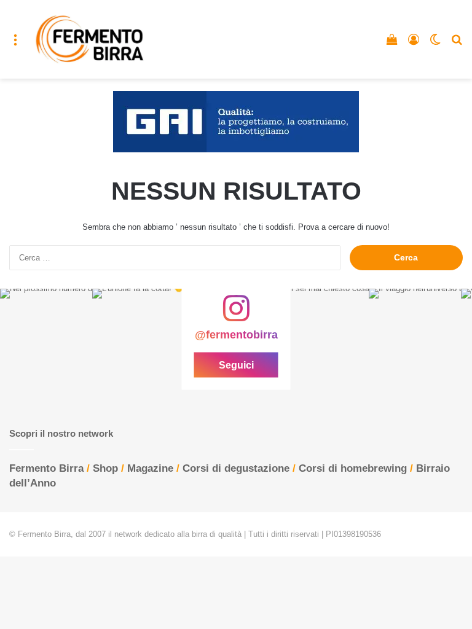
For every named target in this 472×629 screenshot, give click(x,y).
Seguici (236, 365)
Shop (105, 468)
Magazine (150, 468)
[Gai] (236, 121)
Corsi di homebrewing (353, 468)
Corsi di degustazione (236, 468)
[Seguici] (236, 314)
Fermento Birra (46, 468)
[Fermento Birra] (90, 39)
